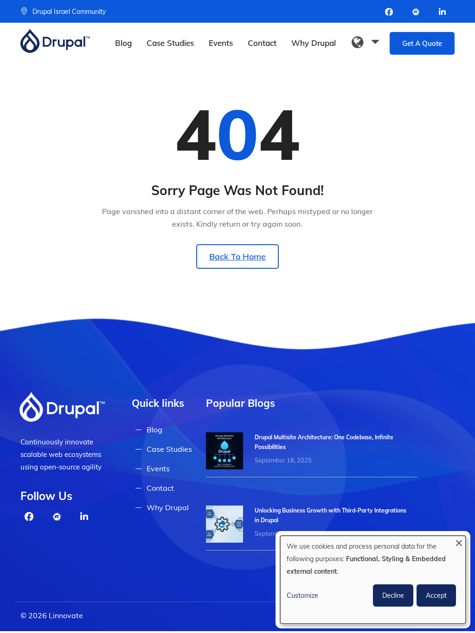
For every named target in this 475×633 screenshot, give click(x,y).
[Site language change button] (365, 42)
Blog (123, 43)
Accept (436, 595)
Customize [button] (302, 595)
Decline (393, 595)
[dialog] (373, 580)
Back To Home (237, 256)
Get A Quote (422, 43)
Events (221, 43)
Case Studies (170, 43)
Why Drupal (313, 43)
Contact (262, 43)
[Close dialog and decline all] (459, 541)
